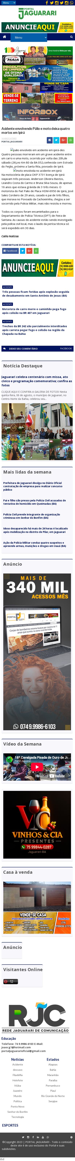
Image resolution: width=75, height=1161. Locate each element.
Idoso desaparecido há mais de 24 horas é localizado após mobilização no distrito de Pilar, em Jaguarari (35, 530)
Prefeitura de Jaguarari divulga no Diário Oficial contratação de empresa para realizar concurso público (32, 486)
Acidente (7, 287)
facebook (66, 348)
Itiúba (17, 1085)
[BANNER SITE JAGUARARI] (37, 54)
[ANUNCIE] (37, 31)
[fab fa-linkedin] (38, 1137)
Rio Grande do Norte (53, 1095)
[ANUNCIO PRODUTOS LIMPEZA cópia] (37, 81)
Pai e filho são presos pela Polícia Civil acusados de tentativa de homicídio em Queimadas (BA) (34, 502)
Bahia (53, 1069)
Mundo (18, 1095)
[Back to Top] (72, 1137)
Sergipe (53, 1101)
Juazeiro (17, 1090)
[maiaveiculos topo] (37, 64)
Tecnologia (17, 1116)
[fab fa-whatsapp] (72, 3)
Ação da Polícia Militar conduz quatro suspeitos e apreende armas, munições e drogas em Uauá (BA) (34, 544)
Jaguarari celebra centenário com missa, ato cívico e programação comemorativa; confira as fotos (36, 381)
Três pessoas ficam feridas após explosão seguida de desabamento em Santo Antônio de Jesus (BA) (35, 293)
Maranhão (53, 1075)
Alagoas (53, 1064)
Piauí (53, 1090)
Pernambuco (53, 1085)
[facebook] (47, 3)
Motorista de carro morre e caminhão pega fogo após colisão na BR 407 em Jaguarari (34, 311)
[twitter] (52, 3)
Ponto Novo (17, 1106)
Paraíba (53, 1080)
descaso (17, 1069)
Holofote (18, 1080)
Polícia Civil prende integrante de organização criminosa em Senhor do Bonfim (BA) (31, 516)
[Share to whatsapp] (71, 140)
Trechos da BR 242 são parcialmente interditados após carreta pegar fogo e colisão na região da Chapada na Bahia (34, 330)
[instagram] (57, 3)
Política (17, 1101)
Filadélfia (18, 1075)
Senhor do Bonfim (17, 1111)
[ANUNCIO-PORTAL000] (37, 275)
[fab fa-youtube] (43, 1137)
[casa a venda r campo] (37, 92)
